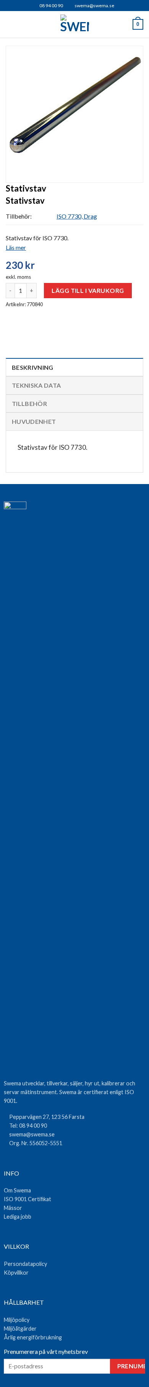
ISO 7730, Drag (77, 216)
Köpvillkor (16, 1272)
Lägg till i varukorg (88, 290)
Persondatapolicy (25, 1264)
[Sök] (23, 24)
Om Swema (17, 1190)
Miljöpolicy (16, 1320)
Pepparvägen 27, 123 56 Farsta (46, 1117)
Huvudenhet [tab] (34, 421)
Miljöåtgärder (20, 1328)
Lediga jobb (17, 1216)
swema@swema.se (94, 5)
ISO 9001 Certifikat (27, 1199)
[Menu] (10, 24)
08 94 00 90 (51, 5)
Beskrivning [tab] (32, 367)
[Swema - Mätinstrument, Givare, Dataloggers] (74, 24)
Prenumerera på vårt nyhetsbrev (46, 1351)
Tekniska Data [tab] (36, 385)
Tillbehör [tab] (29, 403)
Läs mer (16, 247)
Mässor (13, 1208)
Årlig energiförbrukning (33, 1337)
